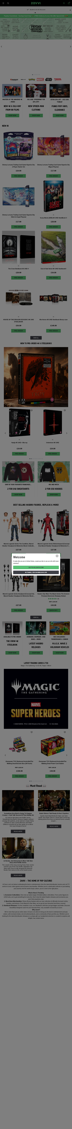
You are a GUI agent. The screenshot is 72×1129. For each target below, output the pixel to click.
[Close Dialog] (57, 556)
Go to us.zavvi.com (36, 567)
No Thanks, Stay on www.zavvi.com (36, 572)
